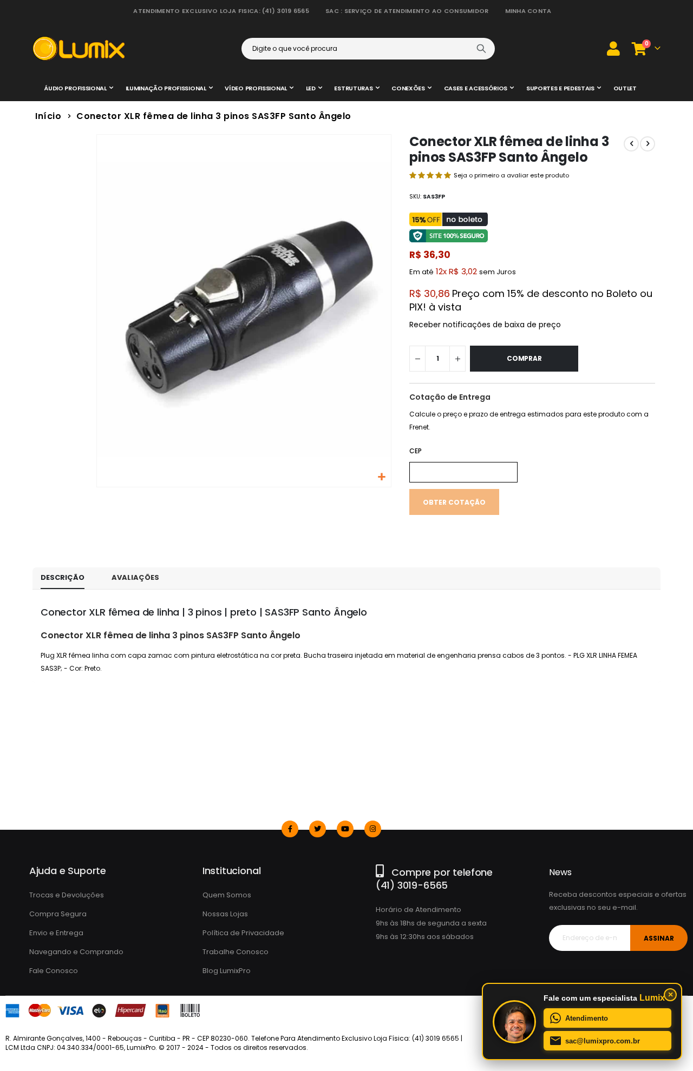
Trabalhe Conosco (235, 952)
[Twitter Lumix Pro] (317, 829)
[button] (381, 477)
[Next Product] (647, 143)
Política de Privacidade (243, 933)
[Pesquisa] (481, 49)
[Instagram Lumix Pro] (372, 829)
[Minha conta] (613, 48)
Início (48, 116)
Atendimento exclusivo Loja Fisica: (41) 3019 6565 (221, 10)
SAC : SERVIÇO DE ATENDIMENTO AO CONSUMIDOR (407, 10)
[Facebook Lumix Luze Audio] (290, 829)
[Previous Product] (631, 143)
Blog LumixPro (226, 971)
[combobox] (368, 49)
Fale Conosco (53, 971)
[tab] (62, 578)
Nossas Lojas (225, 914)
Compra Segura (58, 914)
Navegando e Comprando (76, 952)
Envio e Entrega (56, 933)
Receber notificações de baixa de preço (485, 324)
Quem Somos (226, 895)
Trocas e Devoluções (66, 895)
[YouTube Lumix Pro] (345, 829)
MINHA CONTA (528, 10)
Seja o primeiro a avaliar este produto (511, 175)
